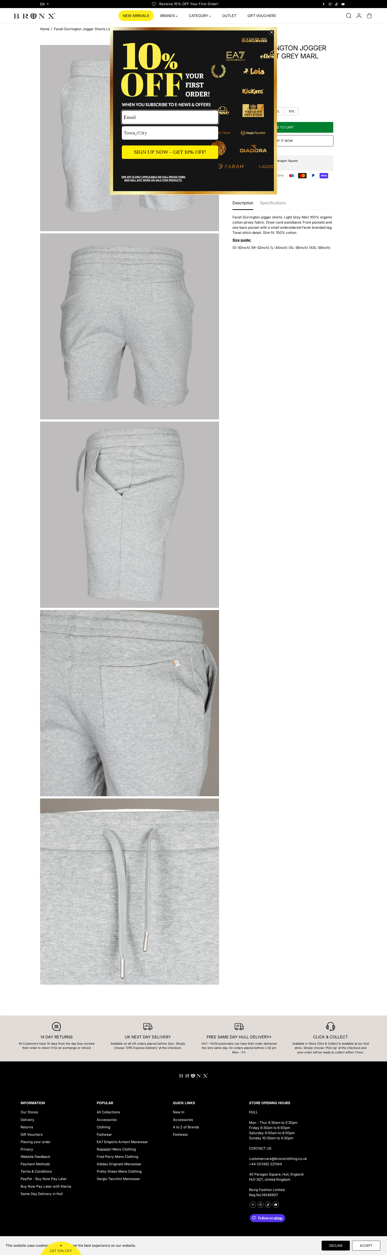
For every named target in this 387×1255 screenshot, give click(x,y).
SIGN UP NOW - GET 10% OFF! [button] (170, 152)
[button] (271, 32)
